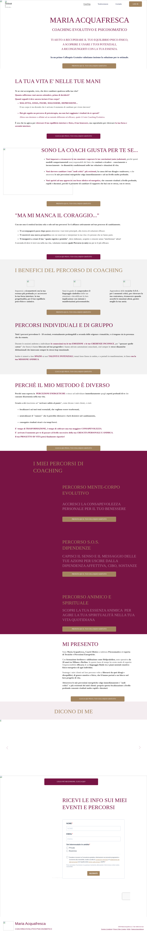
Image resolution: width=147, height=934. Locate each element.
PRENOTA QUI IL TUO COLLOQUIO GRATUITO (89, 66)
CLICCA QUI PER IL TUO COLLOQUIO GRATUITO (73, 136)
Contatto (119, 4)
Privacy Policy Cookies (119, 929)
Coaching (86, 4)
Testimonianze (103, 4)
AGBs (128, 929)
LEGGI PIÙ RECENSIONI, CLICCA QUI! (71, 781)
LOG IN (135, 4)
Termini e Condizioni (106, 929)
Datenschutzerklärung (137, 929)
